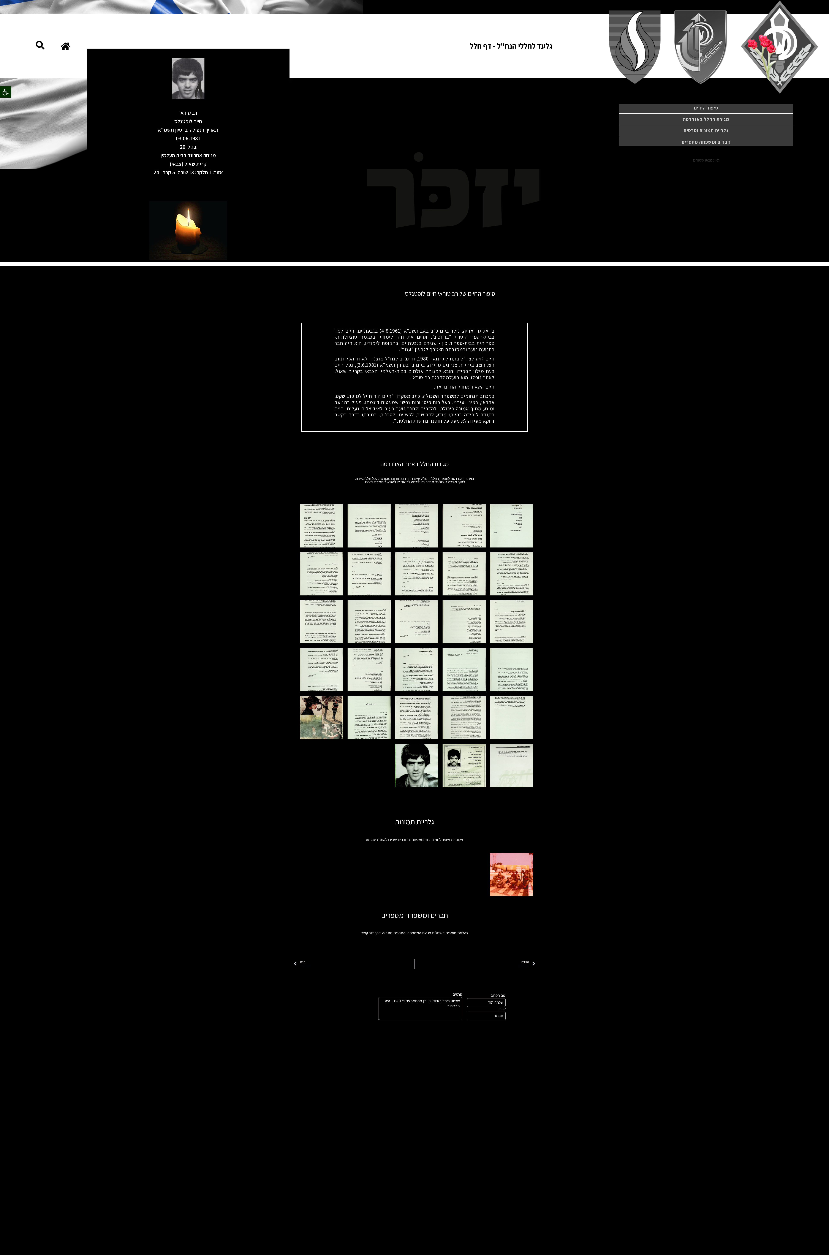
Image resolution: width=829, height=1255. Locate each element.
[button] (5, 92)
